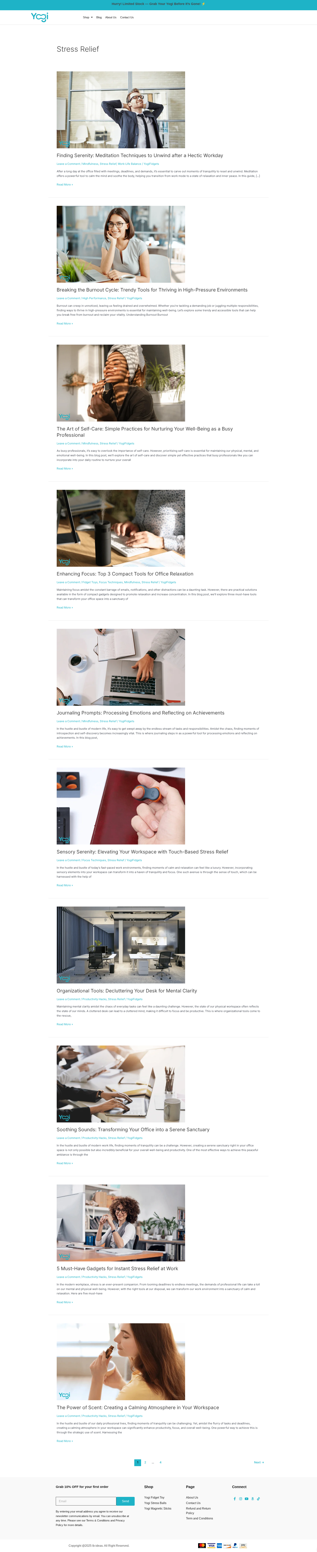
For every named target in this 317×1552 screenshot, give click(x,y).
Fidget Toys (90, 582)
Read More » (65, 184)
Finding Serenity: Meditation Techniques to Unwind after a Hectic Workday (140, 155)
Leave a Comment (68, 164)
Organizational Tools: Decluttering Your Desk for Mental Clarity (127, 991)
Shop (86, 17)
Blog (99, 17)
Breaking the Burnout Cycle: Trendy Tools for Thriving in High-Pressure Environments (152, 290)
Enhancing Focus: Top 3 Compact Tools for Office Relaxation (125, 574)
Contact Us (127, 17)
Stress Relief (108, 164)
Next (259, 1462)
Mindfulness (90, 164)
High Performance (94, 298)
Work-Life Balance (129, 164)
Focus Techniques (111, 582)
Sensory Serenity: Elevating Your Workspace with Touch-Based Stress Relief (142, 852)
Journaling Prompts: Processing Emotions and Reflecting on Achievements (141, 713)
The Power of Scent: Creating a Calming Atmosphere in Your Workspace (138, 1407)
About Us (110, 17)
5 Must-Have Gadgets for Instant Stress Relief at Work (117, 1268)
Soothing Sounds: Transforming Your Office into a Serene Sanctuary (133, 1129)
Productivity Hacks (94, 999)
